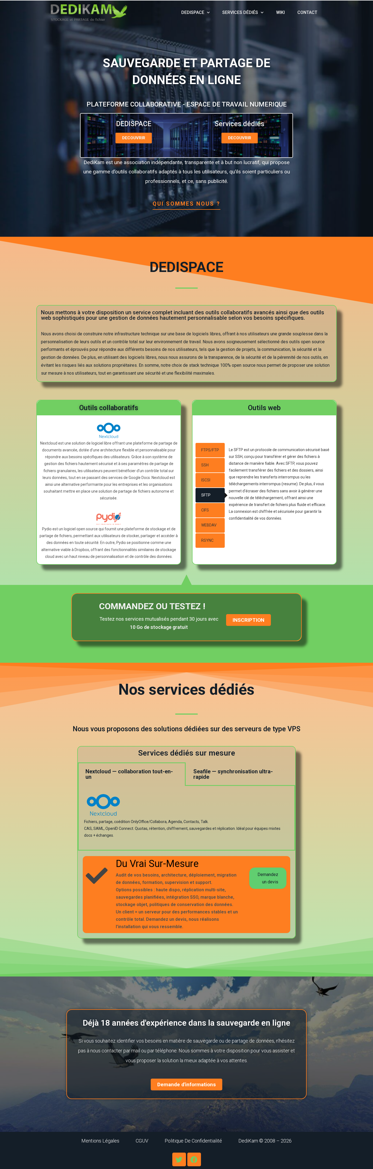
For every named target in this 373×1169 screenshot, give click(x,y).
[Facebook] (194, 1159)
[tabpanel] (186, 818)
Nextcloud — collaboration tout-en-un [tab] (129, 774)
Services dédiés (240, 12)
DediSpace (192, 12)
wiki (280, 12)
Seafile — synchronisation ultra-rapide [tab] (233, 774)
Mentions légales (100, 1141)
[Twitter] (179, 1159)
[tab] (210, 450)
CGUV (142, 1141)
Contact (307, 12)
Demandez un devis (267, 878)
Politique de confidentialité (193, 1141)
